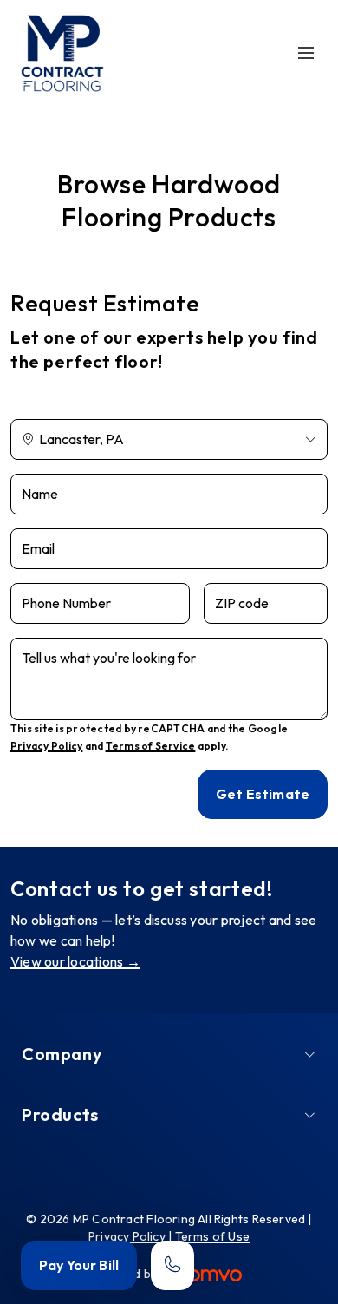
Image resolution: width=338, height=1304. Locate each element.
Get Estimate (262, 794)
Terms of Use (212, 1236)
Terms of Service (151, 745)
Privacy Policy (46, 745)
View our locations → (75, 961)
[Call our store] (172, 1265)
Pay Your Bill (79, 1265)
